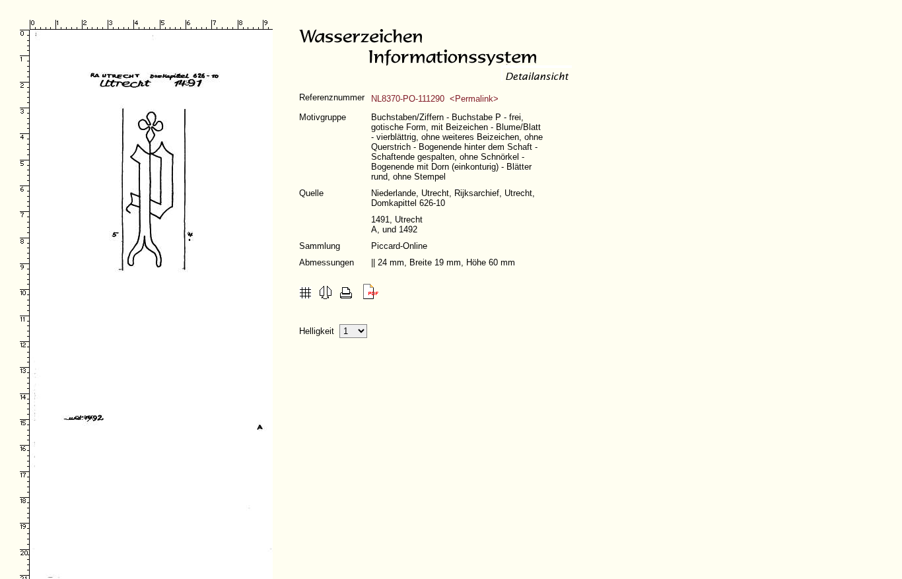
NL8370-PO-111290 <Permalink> (435, 99)
